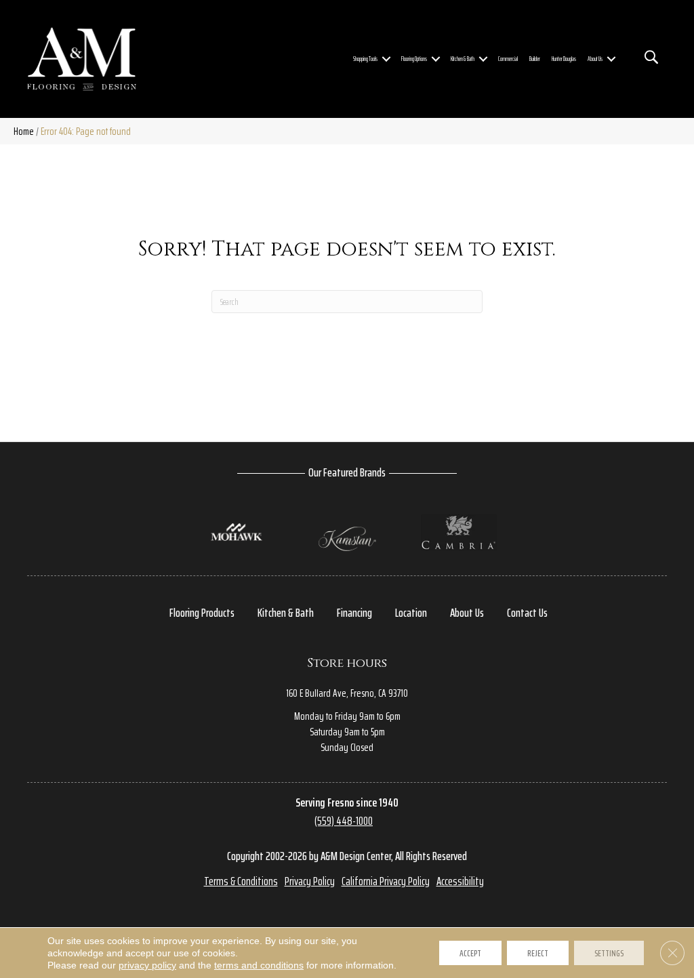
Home (24, 131)
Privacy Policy (310, 881)
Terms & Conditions (241, 881)
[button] (386, 59)
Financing (354, 612)
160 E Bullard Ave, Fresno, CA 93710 (347, 693)
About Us (595, 59)
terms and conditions (259, 965)
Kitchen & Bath (462, 59)
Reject (537, 952)
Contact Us (527, 612)
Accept (470, 952)
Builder (534, 59)
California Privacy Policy (386, 881)
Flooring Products (201, 612)
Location (411, 612)
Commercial (508, 59)
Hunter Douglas (564, 59)
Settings (609, 952)
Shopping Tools (365, 59)
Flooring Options (414, 59)
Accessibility (460, 881)
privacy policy (147, 965)
